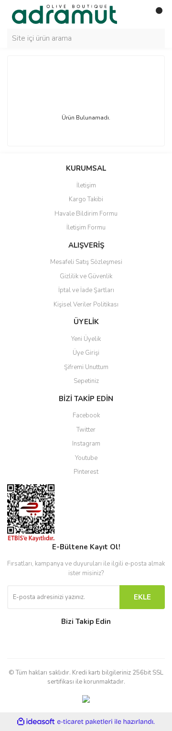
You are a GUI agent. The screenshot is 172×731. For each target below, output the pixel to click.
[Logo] (64, 14)
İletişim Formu (86, 227)
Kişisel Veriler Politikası (86, 304)
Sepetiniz (86, 381)
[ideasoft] (36, 721)
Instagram (86, 443)
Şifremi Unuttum (86, 367)
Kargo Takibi (86, 199)
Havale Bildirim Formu (86, 213)
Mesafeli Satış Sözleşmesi (86, 262)
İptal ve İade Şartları (86, 290)
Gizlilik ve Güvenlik (86, 276)
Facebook (86, 415)
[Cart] (155, 14)
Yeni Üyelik (86, 339)
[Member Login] (136, 14)
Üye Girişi (86, 353)
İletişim (86, 185)
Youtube (86, 458)
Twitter (86, 430)
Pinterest (86, 472)
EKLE (142, 597)
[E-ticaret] (85, 722)
